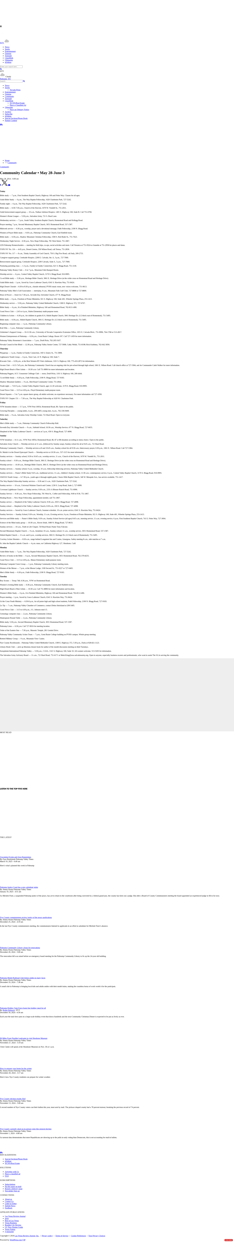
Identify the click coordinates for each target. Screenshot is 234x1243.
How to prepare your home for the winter (16, 1068)
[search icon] (1, 69)
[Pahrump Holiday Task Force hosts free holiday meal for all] (13, 1006)
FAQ (7, 1176)
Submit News (10, 1206)
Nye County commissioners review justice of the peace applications (26, 917)
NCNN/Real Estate (17, 103)
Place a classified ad (12, 1174)
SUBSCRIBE (228, 1240)
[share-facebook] (0, 185)
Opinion (8, 54)
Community (9, 96)
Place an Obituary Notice (19, 110)
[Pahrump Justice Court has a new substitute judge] (13, 885)
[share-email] (9, 185)
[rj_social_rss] (2, 125)
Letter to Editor (11, 1204)
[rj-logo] (24, 37)
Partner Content (11, 121)
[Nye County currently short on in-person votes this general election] (13, 1127)
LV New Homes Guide (14, 1227)
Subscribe (8, 114)
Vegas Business (11, 1223)
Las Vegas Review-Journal (15, 1216)
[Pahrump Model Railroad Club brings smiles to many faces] (13, 976)
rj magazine (9, 1232)
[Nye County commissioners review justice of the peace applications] (13, 915)
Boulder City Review (13, 1225)
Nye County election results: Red (12, 1099)
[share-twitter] (5, 185)
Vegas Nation (10, 1229)
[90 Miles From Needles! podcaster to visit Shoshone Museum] (13, 1036)
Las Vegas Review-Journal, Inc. (27, 1236)
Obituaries (9, 60)
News (7, 47)
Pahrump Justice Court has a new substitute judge (19, 887)
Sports (7, 49)
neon (7, 1218)
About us (8, 1199)
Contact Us (9, 1201)
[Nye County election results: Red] (13, 1096)
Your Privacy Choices (96, 1236)
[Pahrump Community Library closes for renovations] (13, 945)
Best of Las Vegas (12, 1221)
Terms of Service (61, 1236)
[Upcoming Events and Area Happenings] (13, 855)
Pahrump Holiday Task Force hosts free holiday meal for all (23, 1008)
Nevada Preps (15, 90)
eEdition (8, 62)
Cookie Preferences (78, 1236)
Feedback (8, 1208)
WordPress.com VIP (17, 1240)
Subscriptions (10, 1184)
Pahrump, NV (5, 79)
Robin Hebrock (9, 1010)
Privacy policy (47, 1236)
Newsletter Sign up (12, 1191)
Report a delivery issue (13, 1189)
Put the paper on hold (13, 1187)
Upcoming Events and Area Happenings (15, 857)
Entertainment (10, 51)
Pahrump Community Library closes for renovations (20, 948)
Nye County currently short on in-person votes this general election (25, 1129)
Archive (8, 112)
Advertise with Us (12, 1172)
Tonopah (8, 56)
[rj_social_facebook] (0, 125)
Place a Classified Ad (18, 105)
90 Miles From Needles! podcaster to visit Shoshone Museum (23, 1038)
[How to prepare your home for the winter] (13, 1066)
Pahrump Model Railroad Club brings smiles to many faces (22, 978)
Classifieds (9, 58)
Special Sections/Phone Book (16, 118)
